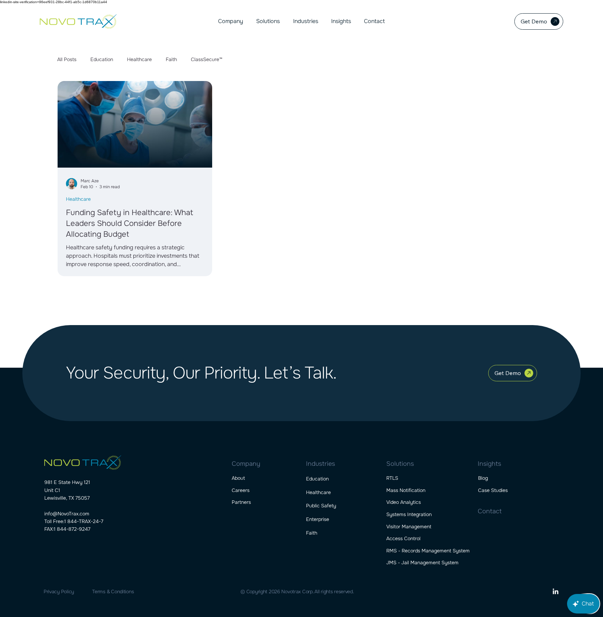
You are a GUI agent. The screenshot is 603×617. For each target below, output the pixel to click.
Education (101, 59)
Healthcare (139, 59)
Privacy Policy (59, 591)
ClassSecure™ (206, 59)
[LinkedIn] (555, 591)
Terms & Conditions (113, 591)
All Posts (66, 59)
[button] (230, 21)
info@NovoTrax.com (66, 514)
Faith (171, 59)
